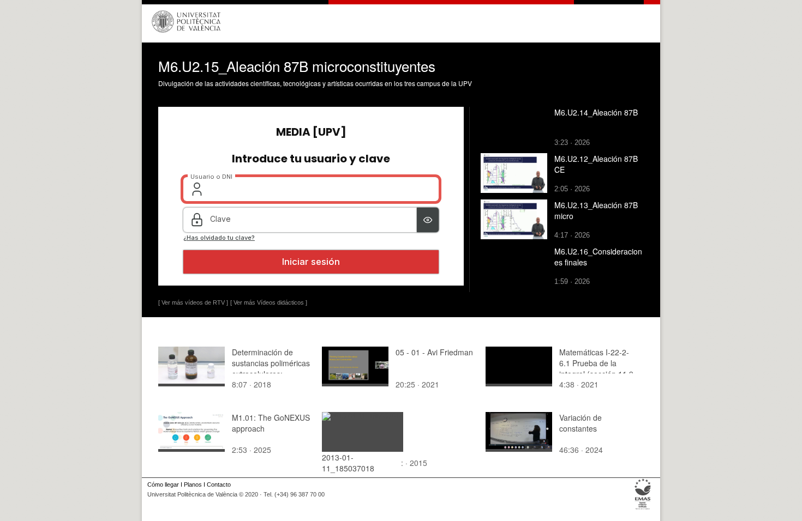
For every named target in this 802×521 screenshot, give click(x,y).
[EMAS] (643, 509)
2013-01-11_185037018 (348, 463)
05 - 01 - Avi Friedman (434, 352)
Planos (193, 484)
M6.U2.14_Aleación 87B (596, 112)
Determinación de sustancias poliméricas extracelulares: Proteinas (271, 368)
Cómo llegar (163, 484)
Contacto (219, 484)
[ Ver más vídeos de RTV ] (193, 302)
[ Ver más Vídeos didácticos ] (268, 302)
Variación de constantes (580, 423)
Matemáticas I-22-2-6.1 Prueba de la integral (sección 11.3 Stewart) (596, 368)
